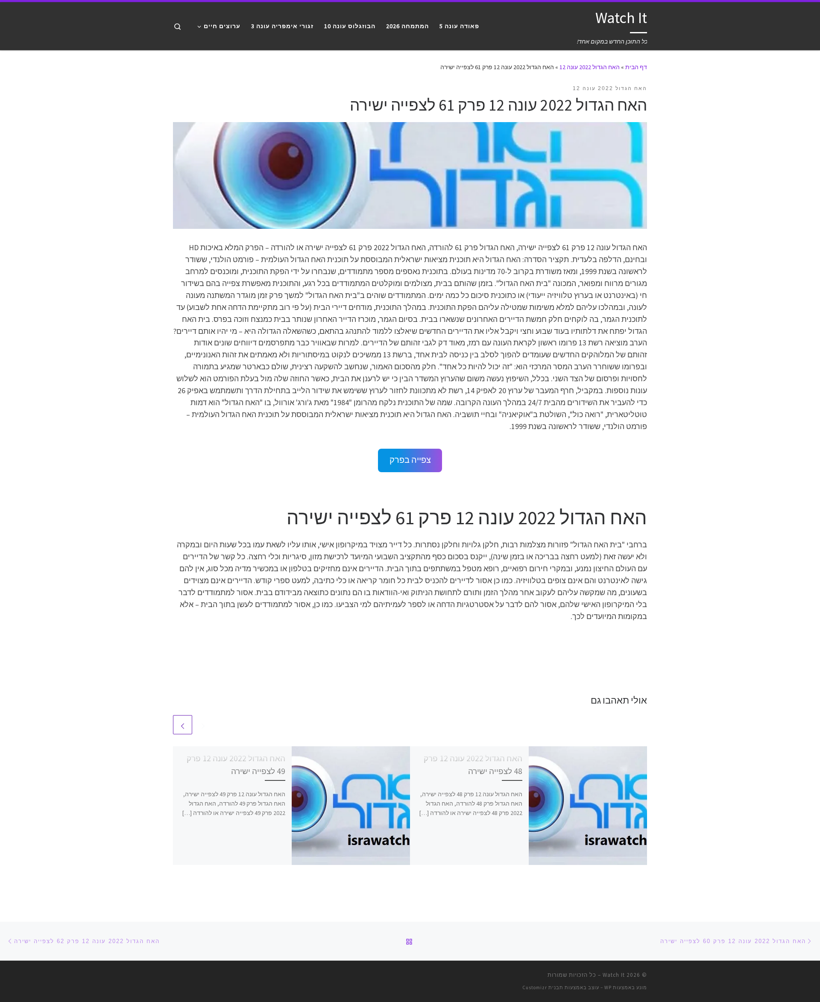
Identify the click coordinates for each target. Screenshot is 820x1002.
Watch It (614, 975)
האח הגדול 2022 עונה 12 (589, 67)
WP (608, 987)
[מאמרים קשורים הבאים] (182, 724)
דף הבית (636, 67)
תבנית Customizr (542, 987)
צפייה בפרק (410, 459)
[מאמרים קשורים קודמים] (203, 724)
